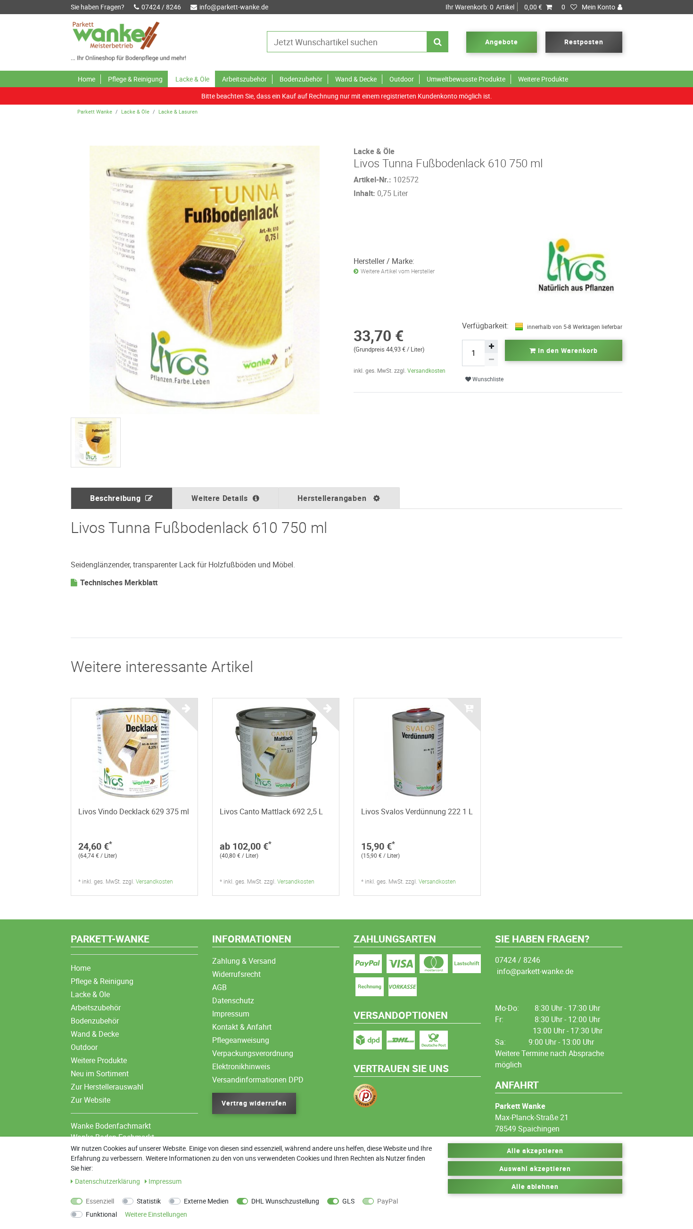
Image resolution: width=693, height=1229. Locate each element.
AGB (219, 987)
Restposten (583, 41)
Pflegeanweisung (240, 1040)
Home (86, 78)
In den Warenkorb (567, 350)
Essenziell (100, 1200)
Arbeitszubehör (244, 78)
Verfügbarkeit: (485, 325)
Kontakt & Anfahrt (242, 1027)
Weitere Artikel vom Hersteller (398, 271)
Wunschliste (487, 379)
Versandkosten (426, 370)
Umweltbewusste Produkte (466, 78)
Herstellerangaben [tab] (333, 498)
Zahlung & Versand (244, 961)
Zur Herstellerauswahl (107, 1087)
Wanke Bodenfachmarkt (111, 1126)
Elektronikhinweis (241, 1066)
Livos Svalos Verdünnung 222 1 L (417, 811)
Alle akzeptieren (535, 1150)
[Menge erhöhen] (491, 346)
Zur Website (90, 1100)
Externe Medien (206, 1200)
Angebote (501, 41)
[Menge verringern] (491, 359)
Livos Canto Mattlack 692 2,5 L (271, 811)
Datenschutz (233, 1000)
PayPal (387, 1200)
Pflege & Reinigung (135, 78)
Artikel (494, 6)
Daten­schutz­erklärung (108, 1181)
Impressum (230, 1013)
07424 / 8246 (161, 6)
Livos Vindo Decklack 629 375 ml (133, 811)
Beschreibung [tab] (115, 498)
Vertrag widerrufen (254, 1102)
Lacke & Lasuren (178, 111)
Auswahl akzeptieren (535, 1168)
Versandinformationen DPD (258, 1079)
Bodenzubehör (301, 78)
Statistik (149, 1200)
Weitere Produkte (543, 78)
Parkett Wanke (94, 111)
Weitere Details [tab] (219, 498)
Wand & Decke (356, 78)
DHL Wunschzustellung (285, 1200)
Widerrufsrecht (236, 974)
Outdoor (401, 78)
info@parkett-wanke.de (233, 6)
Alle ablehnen (535, 1186)
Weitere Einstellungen (156, 1214)
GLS (348, 1200)
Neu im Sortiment (100, 1073)
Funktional (101, 1214)
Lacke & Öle (192, 78)
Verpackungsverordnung (252, 1053)
